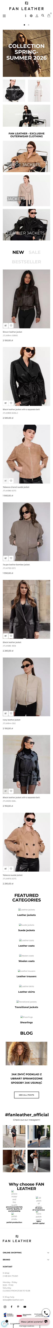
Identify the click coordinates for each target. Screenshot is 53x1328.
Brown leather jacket (12, 332)
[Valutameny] (25, 15)
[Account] (37, 15)
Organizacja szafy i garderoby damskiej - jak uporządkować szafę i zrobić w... (26, 1081)
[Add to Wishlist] (11, 403)
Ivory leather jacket (11, 720)
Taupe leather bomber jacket (16, 564)
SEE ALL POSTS (26, 1095)
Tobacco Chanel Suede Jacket (16, 487)
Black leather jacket (12, 642)
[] (5, 403)
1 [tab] (24, 24)
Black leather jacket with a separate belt (21, 409)
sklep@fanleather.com (13, 1300)
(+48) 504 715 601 (10, 1276)
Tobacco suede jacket (12, 875)
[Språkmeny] (31, 15)
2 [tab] (28, 24)
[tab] (18, 252)
